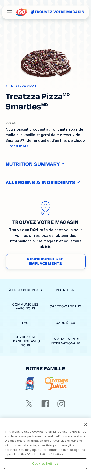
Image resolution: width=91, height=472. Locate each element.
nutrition (65, 290)
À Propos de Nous (25, 290)
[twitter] (29, 403)
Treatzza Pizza (23, 86)
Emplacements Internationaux (65, 341)
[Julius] (56, 384)
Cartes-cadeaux (65, 306)
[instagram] (61, 403)
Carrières (65, 322)
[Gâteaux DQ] (30, 384)
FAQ (25, 322)
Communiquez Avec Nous (25, 306)
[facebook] (45, 403)
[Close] (85, 425)
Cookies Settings (45, 463)
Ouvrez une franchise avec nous (25, 341)
